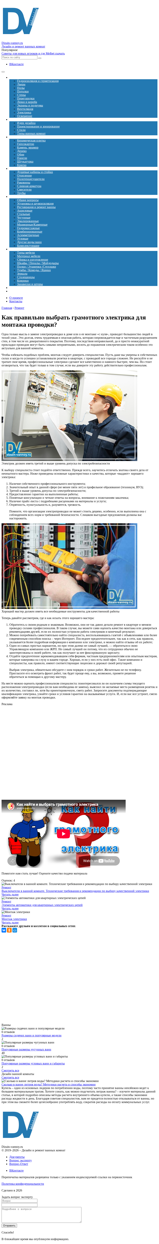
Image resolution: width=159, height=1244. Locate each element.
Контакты (15, 301)
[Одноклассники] (9, 930)
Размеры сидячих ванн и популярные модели (31, 1035)
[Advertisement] (79, 753)
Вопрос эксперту (20, 1160)
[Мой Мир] (14, 930)
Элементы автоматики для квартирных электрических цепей (42, 905)
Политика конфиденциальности (23, 1183)
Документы (17, 1157)
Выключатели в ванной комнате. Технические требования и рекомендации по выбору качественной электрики (75, 891)
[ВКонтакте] (4, 930)
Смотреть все (10, 1070)
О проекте (16, 297)
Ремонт (6, 887)
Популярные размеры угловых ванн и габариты (33, 1063)
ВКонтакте (16, 64)
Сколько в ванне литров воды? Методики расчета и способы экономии (49, 1084)
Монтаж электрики (14, 919)
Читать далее (10, 894)
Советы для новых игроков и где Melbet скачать (33, 53)
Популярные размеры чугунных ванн (26, 1049)
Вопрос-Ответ (18, 1164)
